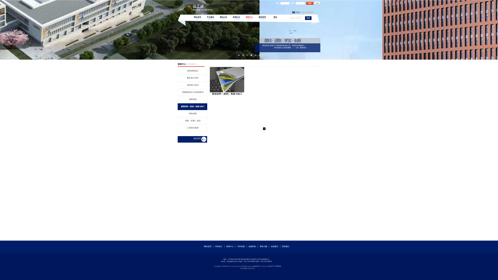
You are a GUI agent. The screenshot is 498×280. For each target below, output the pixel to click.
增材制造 (193, 99)
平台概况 (210, 17)
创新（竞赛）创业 (193, 121)
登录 (309, 3)
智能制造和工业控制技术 (193, 92)
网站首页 (197, 17)
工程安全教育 (193, 128)
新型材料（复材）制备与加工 (227, 94)
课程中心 (249, 17)
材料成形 (193, 114)
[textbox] (296, 18)
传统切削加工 (193, 71)
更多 (275, 17)
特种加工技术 (193, 85)
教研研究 (262, 17)
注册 (317, 3)
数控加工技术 (193, 78)
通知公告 (223, 17)
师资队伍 (236, 17)
